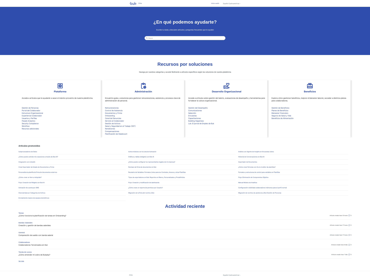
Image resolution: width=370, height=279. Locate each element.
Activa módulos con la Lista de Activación (142, 152)
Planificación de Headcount (116, 134)
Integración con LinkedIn (26, 162)
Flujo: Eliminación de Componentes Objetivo (253, 177)
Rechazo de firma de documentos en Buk (142, 167)
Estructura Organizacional (32, 113)
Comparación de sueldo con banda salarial (35, 235)
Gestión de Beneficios (280, 108)
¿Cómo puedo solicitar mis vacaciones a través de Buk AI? (38, 157)
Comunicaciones (195, 111)
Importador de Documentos (247, 162)
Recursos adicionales (30, 129)
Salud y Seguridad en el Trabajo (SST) (120, 126)
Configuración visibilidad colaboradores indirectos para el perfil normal (262, 188)
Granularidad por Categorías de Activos (31, 193)
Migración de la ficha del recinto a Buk (141, 193)
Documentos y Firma (113, 113)
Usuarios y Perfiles (29, 118)
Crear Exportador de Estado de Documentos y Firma (36, 167)
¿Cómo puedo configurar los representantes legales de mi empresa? (151, 162)
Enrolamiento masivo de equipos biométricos (33, 198)
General (21, 233)
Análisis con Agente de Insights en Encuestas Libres (256, 152)
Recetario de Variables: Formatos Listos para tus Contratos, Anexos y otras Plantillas (157, 172)
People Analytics (28, 121)
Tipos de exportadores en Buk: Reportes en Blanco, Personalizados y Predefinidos (156, 177)
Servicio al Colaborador (114, 121)
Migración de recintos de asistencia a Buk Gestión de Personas (259, 193)
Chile (131, 275)
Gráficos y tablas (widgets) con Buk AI (141, 157)
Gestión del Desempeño (198, 108)
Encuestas (192, 116)
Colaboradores (24, 242)
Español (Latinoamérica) (231, 3)
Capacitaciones (194, 118)
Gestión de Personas (30, 108)
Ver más (21, 261)
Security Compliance (30, 124)
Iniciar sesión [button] (215, 3)
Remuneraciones (112, 108)
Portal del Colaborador (31, 111)
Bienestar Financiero (280, 113)
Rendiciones (110, 129)
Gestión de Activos (112, 124)
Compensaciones (112, 131)
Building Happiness (196, 121)
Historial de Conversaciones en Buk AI (251, 157)
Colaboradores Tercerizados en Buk (33, 245)
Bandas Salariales (25, 223)
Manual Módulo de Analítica (247, 182)
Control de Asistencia (113, 111)
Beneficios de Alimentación (283, 118)
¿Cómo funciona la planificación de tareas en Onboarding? (42, 216)
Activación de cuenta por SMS (28, 188)
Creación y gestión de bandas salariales (34, 225)
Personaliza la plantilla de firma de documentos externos (37, 172)
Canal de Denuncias (113, 118)
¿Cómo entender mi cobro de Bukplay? (34, 255)
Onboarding (110, 116)
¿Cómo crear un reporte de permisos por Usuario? (145, 188)
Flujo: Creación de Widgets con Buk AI (31, 182)
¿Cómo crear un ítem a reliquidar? (30, 177)
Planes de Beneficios (280, 111)
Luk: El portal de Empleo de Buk (201, 124)
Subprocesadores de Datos (27, 152)
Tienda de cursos (25, 252)
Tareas (21, 213)
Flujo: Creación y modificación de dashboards (143, 182)
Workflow (26, 126)
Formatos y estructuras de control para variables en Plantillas (259, 172)
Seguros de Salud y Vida (281, 116)
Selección (192, 113)
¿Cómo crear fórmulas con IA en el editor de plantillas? (257, 167)
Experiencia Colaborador (32, 116)
